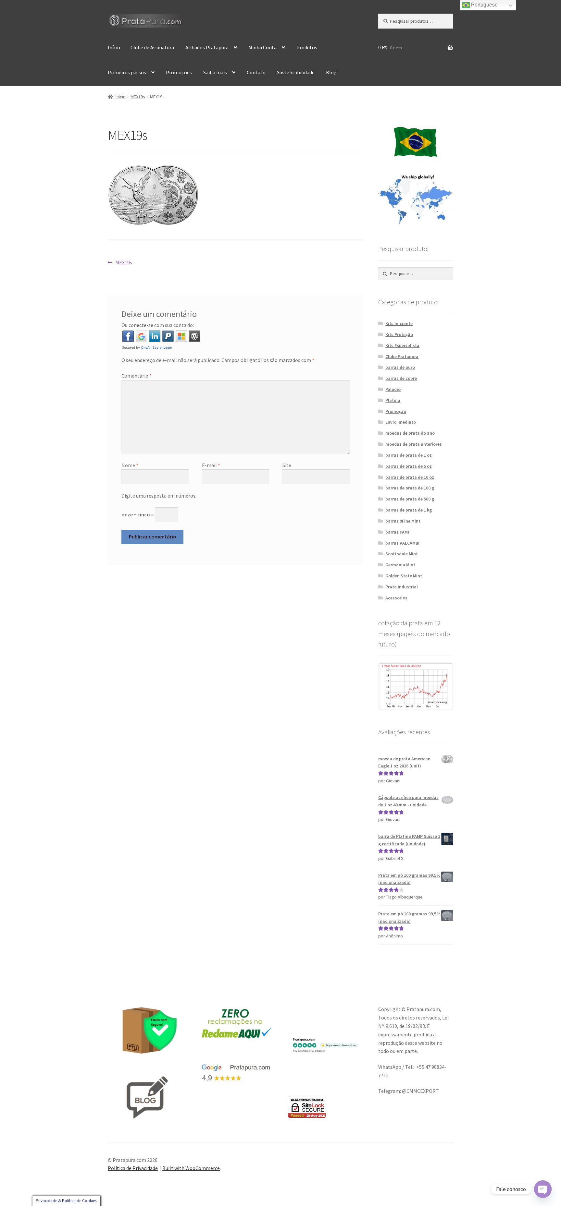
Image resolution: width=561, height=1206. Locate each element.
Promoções (179, 72)
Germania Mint (400, 565)
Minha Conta (262, 47)
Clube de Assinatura (152, 47)
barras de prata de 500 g (409, 499)
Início (114, 47)
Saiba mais (215, 72)
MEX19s (138, 97)
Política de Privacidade (133, 1168)
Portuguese (484, 4)
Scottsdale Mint (401, 554)
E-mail (211, 465)
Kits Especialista (402, 345)
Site (286, 465)
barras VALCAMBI (402, 543)
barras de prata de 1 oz (408, 455)
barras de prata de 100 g (409, 488)
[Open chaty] (543, 1189)
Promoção (395, 411)
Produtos (306, 47)
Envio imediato (400, 422)
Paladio (393, 389)
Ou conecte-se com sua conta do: (157, 325)
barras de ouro (400, 367)
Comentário (136, 375)
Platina (392, 400)
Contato (256, 72)
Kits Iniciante (399, 323)
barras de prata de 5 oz (408, 466)
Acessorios (396, 598)
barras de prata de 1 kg (408, 510)
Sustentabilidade (296, 72)
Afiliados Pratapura (207, 47)
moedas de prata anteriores (413, 444)
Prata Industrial (401, 587)
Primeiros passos (127, 72)
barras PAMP (397, 532)
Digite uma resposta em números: (158, 495)
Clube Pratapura (401, 356)
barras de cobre (401, 378)
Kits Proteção (399, 334)
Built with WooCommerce (191, 1168)
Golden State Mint (403, 576)
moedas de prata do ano (410, 433)
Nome (129, 465)
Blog (331, 72)
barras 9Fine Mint (402, 521)
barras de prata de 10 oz (409, 477)
